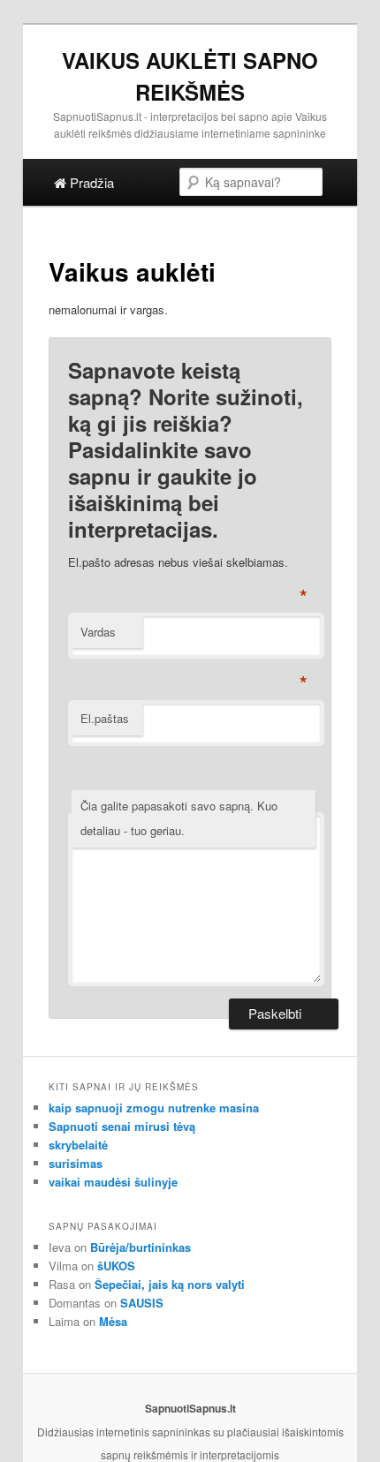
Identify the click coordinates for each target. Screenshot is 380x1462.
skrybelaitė (78, 1144)
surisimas (76, 1163)
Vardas (98, 631)
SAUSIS (141, 1302)
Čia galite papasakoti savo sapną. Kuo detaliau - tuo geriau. (178, 818)
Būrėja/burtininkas (140, 1247)
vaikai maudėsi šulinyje (113, 1181)
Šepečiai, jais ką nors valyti (170, 1284)
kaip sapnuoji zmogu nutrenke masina (154, 1107)
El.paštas (104, 718)
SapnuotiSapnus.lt (190, 1408)
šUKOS (116, 1265)
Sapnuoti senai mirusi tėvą (122, 1126)
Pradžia (90, 182)
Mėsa (113, 1321)
